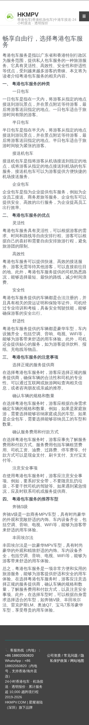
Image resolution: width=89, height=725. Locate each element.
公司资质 (54, 655)
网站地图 (77, 661)
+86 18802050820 (19, 655)
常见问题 (71, 655)
